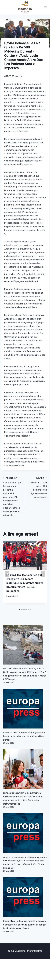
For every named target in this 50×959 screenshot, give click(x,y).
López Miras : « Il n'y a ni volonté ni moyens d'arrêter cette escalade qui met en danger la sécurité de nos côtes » (24, 924)
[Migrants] (25, 7)
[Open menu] (45, 7)
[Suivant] (43, 574)
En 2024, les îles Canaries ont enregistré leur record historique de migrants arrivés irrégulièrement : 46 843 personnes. (24, 583)
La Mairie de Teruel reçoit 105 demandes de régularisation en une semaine (37, 488)
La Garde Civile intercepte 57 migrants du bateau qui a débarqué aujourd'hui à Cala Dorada (24, 736)
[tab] (19, 609)
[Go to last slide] (7, 574)
